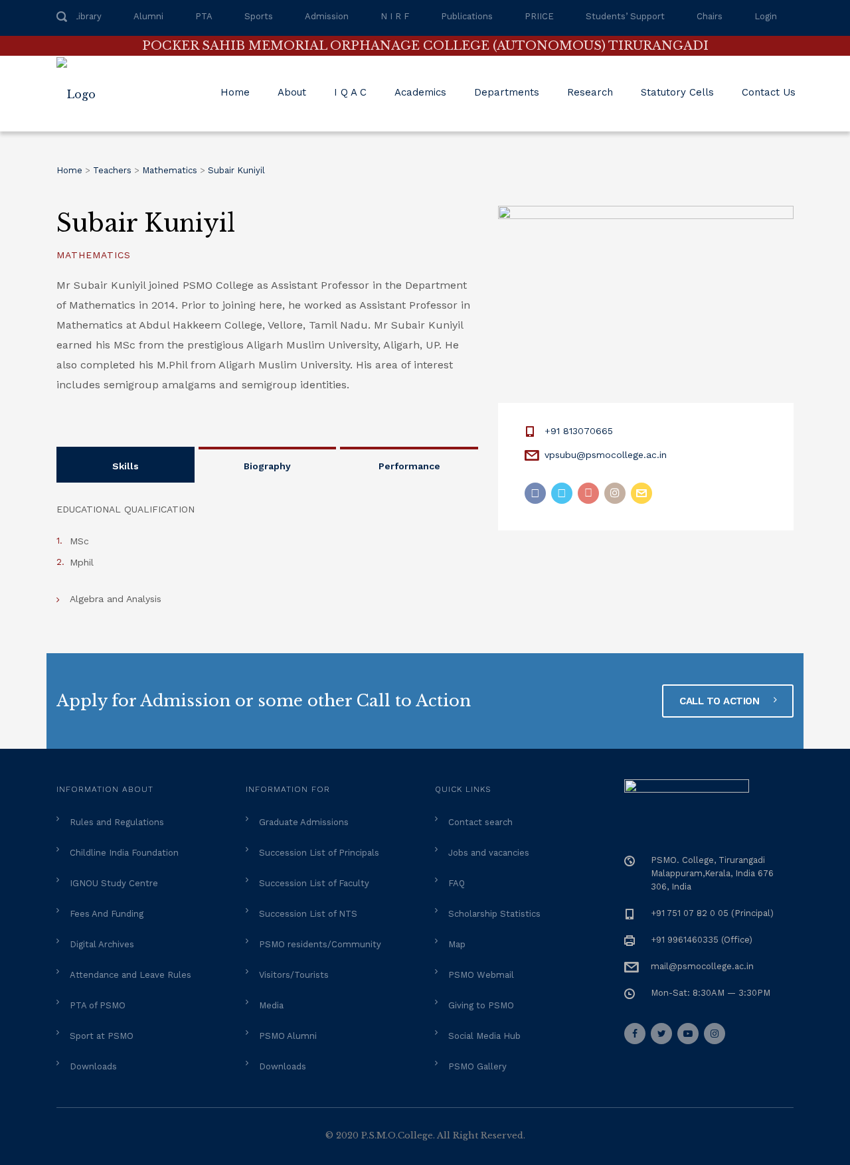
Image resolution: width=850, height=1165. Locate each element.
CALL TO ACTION (720, 701)
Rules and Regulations (117, 822)
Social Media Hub (484, 1036)
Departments (506, 92)
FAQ (456, 883)
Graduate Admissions (304, 822)
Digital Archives (102, 944)
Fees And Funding (106, 914)
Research (590, 92)
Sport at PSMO (101, 1036)
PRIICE (539, 16)
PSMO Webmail (481, 975)
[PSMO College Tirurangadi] (82, 93)
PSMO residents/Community (320, 944)
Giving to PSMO (481, 1005)
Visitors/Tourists (294, 975)
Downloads (93, 1066)
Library (87, 16)
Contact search (480, 822)
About (292, 92)
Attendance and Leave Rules (130, 975)
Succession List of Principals (319, 853)
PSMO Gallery (477, 1066)
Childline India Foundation (124, 853)
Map (457, 944)
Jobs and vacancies (488, 853)
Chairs (709, 16)
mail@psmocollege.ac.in (702, 966)
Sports (258, 16)
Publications (467, 16)
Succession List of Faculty (314, 883)
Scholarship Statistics (494, 914)
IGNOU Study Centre (114, 883)
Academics (420, 92)
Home (235, 92)
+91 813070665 (579, 431)
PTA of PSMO (98, 1005)
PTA (203, 16)
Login (765, 16)
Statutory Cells (677, 92)
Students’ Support (625, 16)
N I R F (395, 16)
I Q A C (350, 92)
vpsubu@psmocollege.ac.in (606, 454)
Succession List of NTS (308, 914)
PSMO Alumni (288, 1036)
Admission (327, 16)
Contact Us (769, 92)
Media (271, 1005)
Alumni (148, 16)
